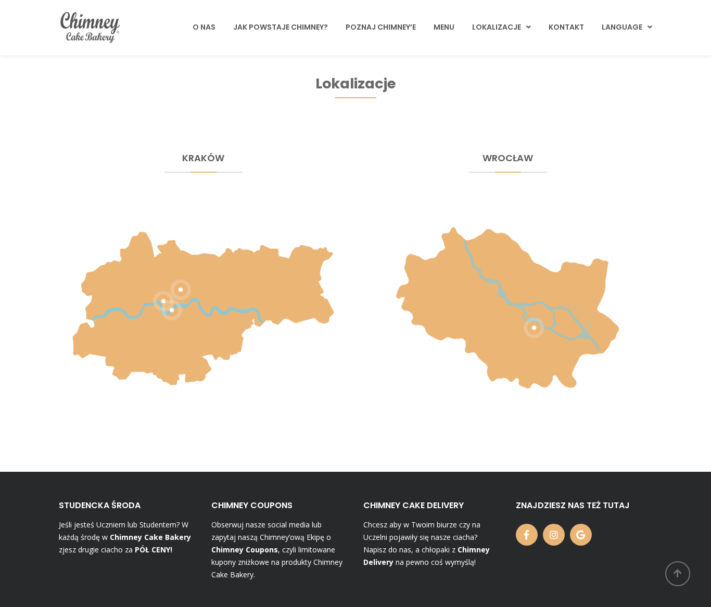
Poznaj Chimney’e (381, 27)
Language (622, 27)
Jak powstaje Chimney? (280, 27)
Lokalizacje (496, 27)
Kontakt (566, 27)
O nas (204, 27)
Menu (444, 27)
